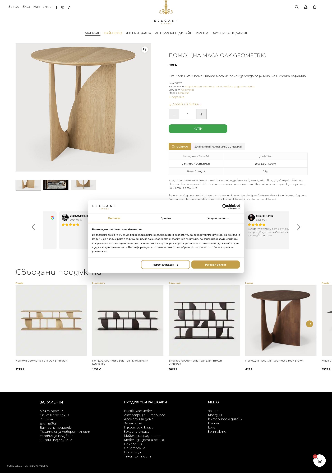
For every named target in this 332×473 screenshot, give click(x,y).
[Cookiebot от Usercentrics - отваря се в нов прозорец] (225, 206)
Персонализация (163, 264)
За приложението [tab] (218, 218)
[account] (306, 7)
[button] (145, 49)
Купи (197, 129)
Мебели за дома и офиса (239, 86)
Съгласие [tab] (114, 218)
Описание (180, 146)
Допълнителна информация (218, 146)
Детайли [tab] (166, 218)
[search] (297, 7)
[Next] (309, 323)
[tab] (180, 146)
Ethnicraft (183, 92)
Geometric (187, 89)
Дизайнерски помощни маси (203, 86)
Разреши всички (215, 264)
